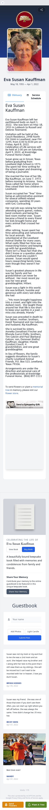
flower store (11, 393)
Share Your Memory (18, 591)
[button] (24, 749)
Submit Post (24, 637)
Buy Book (28, 549)
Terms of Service (32, 798)
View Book (13, 549)
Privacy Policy (17, 798)
